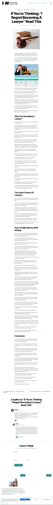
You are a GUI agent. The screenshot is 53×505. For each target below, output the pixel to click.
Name (15, 460)
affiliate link (27, 313)
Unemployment (26, 9)
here (13, 492)
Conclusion (31, 81)
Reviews (19, 9)
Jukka (20, 25)
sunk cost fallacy (27, 125)
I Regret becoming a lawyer (20, 53)
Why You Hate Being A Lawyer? (16, 82)
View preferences (46, 499)
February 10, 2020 (26, 25)
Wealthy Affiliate (28, 260)
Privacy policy (6, 503)
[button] (51, 497)
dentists (20, 89)
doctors (17, 89)
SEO (22, 9)
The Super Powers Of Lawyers (21, 82)
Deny (36, 499)
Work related (32, 9)
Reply (15, 420)
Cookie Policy (3, 503)
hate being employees (26, 103)
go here (11, 494)
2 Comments (34, 25)
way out (26, 55)
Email (28, 460)
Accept (25, 499)
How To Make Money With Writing (26, 83)
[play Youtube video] (27, 71)
